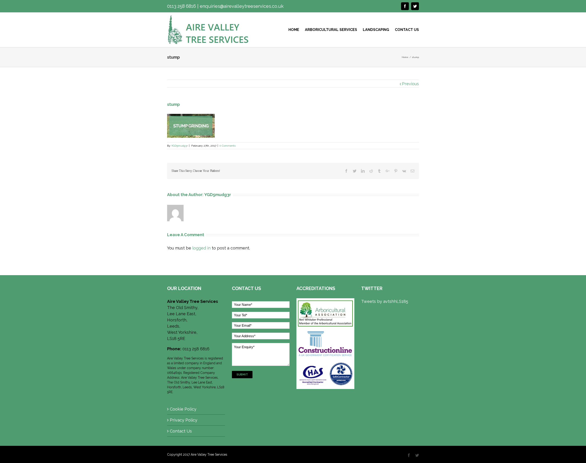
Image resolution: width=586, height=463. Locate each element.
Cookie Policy (183, 409)
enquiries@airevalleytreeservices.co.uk (242, 6)
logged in (201, 248)
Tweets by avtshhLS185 (384, 301)
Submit (242, 374)
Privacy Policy (183, 420)
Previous (410, 83)
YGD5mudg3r (179, 145)
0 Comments (227, 145)
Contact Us (181, 431)
